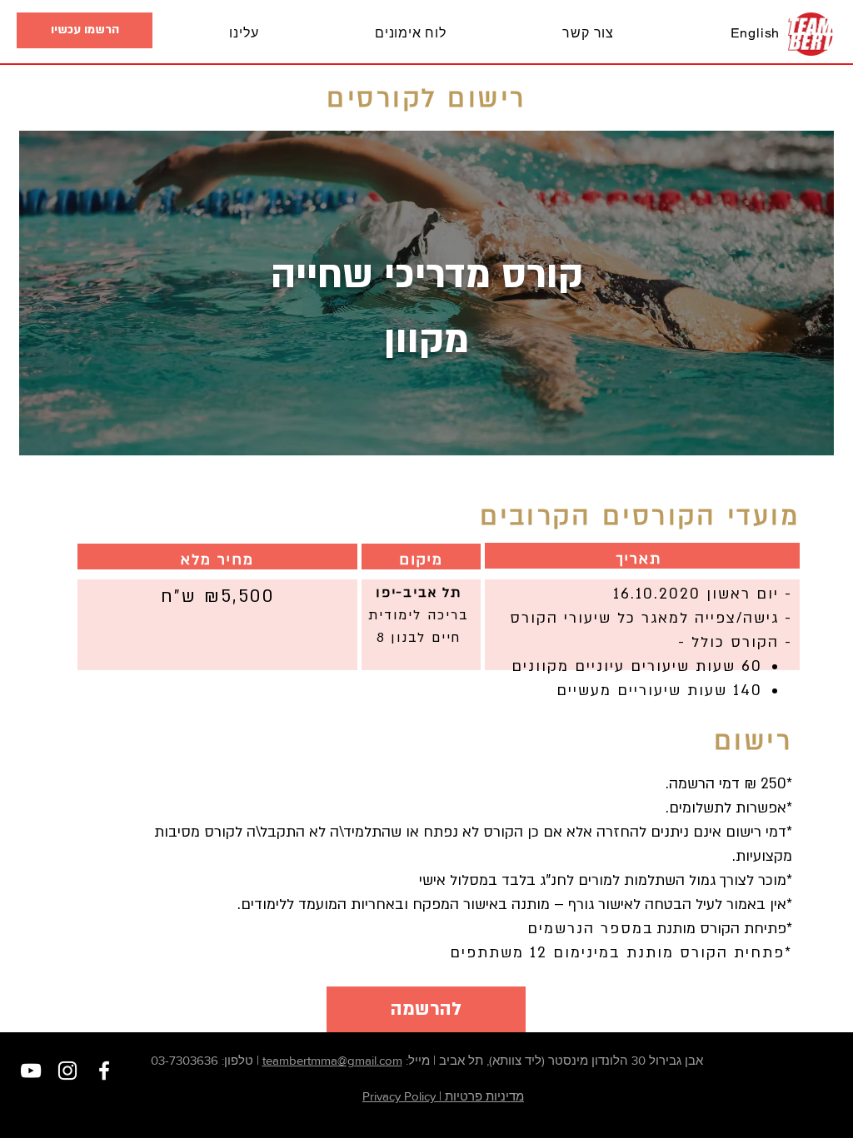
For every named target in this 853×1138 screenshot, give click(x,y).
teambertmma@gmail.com (332, 1060)
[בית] (811, 34)
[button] (84, 30)
